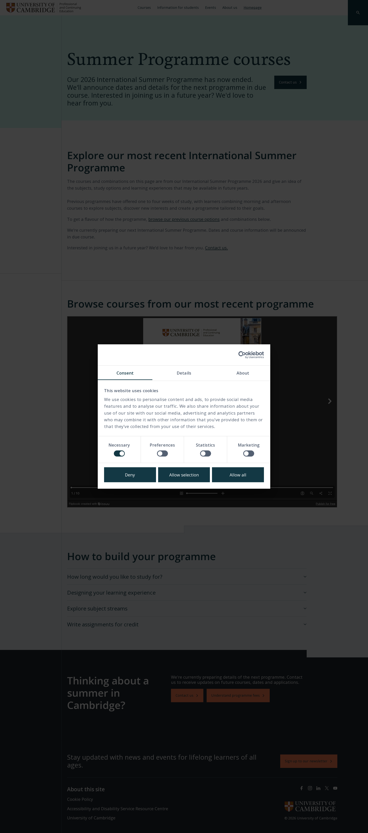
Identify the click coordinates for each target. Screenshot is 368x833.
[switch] (162, 453)
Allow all (238, 475)
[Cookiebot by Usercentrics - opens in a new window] (247, 355)
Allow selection (184, 475)
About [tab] (243, 373)
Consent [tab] (125, 373)
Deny (130, 475)
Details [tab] (184, 373)
